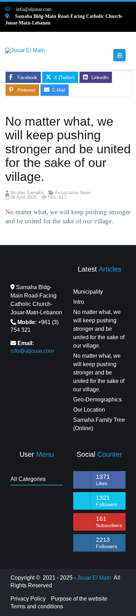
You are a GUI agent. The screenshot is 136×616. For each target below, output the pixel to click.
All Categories (28, 479)
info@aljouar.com (32, 9)
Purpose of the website (79, 599)
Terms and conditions (36, 606)
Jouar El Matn (94, 578)
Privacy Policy (28, 599)
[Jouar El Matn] (25, 50)
